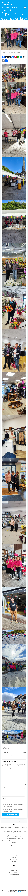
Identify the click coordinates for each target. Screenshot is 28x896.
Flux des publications (14, 870)
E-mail (4, 793)
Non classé (14, 853)
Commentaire (6, 769)
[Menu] (25, 7)
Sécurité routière (14, 859)
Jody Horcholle (7, 52)
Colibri (19, 891)
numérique (14, 855)
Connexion (14, 868)
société (10, 747)
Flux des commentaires (14, 872)
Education (14, 848)
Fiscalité (14, 851)
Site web (4, 798)
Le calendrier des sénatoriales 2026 (14, 838)
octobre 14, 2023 (16, 52)
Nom (4, 787)
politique (14, 857)
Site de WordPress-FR (14, 874)
